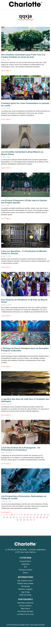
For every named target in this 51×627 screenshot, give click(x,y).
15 (41, 515)
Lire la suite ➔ (6, 71)
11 (28, 515)
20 (10, 517)
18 (4, 517)
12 (31, 515)
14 (38, 515)
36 (31, 520)
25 (27, 517)
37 (34, 520)
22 (17, 517)
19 (7, 517)
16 (45, 515)
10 (25, 515)
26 (30, 517)
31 (47, 517)
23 (20, 517)
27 (34, 517)
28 (37, 517)
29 (41, 517)
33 (21, 520)
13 (35, 515)
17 (48, 515)
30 (44, 517)
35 (27, 520)
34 (24, 520)
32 (17, 520)
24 (24, 517)
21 (14, 517)
